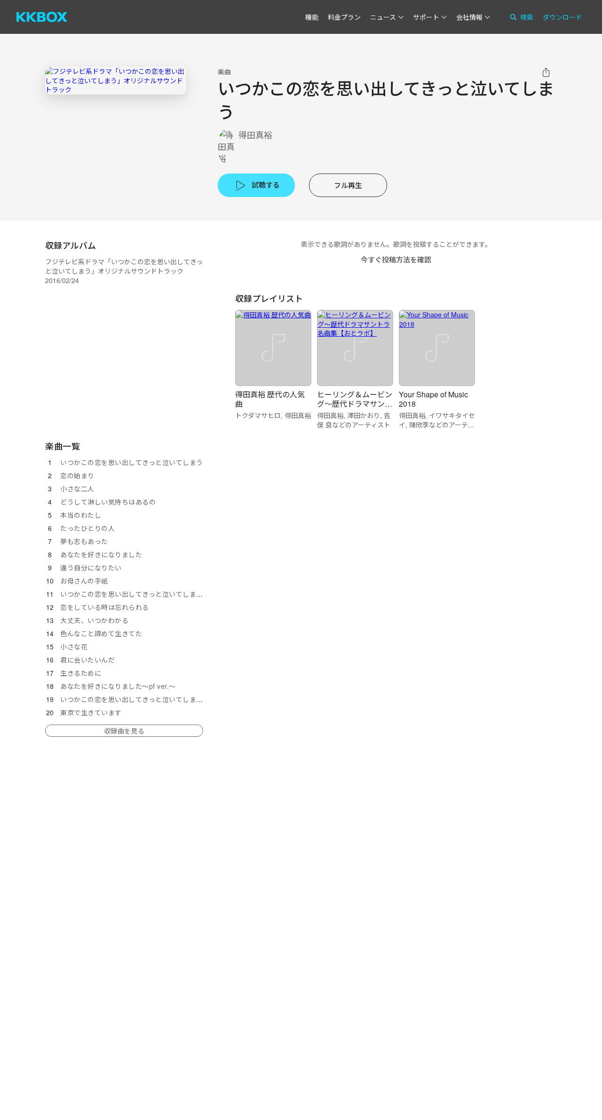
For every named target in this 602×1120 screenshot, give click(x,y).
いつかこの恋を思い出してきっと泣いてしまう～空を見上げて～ (159, 699)
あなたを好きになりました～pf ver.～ (118, 686)
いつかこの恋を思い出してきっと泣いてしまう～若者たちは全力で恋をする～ (179, 594)
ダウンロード (562, 17)
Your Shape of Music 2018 (433, 399)
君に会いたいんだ (87, 659)
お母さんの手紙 (84, 580)
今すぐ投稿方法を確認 (396, 259)
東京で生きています (91, 712)
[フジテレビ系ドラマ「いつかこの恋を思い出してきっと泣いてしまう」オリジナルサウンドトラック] (115, 81)
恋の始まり (77, 475)
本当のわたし (80, 515)
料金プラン (344, 17)
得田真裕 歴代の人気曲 (270, 399)
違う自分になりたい (91, 567)
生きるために (80, 673)
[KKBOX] (42, 17)
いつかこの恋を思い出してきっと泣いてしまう (131, 462)
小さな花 (73, 646)
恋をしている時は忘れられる (104, 607)
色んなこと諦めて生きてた (101, 633)
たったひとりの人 (87, 528)
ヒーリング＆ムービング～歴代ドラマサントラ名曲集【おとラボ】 (354, 403)
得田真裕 (255, 135)
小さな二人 (77, 488)
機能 (311, 17)
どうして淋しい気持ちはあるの (108, 501)
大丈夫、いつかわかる (94, 620)
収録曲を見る (124, 730)
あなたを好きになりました (101, 554)
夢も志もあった (84, 541)
